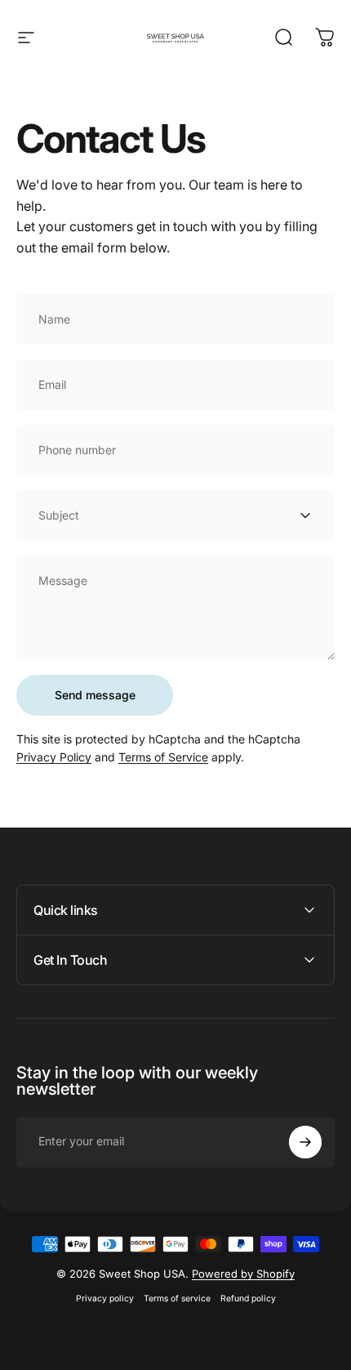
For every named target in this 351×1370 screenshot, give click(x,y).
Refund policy (248, 1298)
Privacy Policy (53, 757)
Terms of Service (163, 757)
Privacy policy (105, 1298)
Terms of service (177, 1298)
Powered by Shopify (243, 1273)
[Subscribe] (305, 1142)
